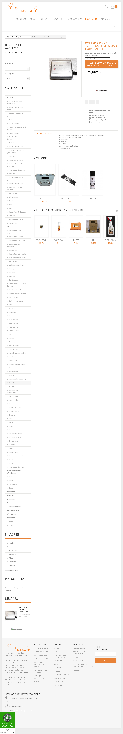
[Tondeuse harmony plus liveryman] (68, 180)
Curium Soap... (110, 240)
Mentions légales (41, 658)
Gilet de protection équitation (14, 188)
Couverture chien (13, 510)
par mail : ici (24, 677)
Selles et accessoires (16, 301)
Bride (11, 426)
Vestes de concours (16, 160)
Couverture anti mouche (17, 254)
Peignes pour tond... (45, 198)
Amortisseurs (14, 323)
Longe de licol (14, 411)
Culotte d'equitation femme (15, 108)
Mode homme (14, 123)
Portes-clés (13, 223)
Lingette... (76, 240)
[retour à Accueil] (7, 36)
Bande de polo (14, 280)
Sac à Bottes (13, 484)
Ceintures (12, 201)
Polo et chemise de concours (14, 165)
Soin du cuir (13, 383)
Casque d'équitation (16, 183)
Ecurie (11, 430)
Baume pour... (41, 240)
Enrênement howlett (16, 456)
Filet (10, 418)
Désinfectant (13, 360)
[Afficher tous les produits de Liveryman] (101, 90)
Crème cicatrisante (15, 368)
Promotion (11, 492)
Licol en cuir (13, 404)
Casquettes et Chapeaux (17, 212)
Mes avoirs (77, 657)
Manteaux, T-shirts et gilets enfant (15, 151)
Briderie (12, 415)
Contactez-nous (40, 655)
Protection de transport (17, 293)
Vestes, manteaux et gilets (15, 115)
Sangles (12, 308)
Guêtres (12, 276)
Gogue (11, 448)
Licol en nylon (13, 400)
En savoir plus (45, 133)
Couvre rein (13, 250)
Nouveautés (91, 19)
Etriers (11, 316)
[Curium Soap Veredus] (110, 226)
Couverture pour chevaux (14, 232)
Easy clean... (59, 240)
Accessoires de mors (16, 467)
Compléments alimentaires (13, 391)
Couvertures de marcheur (13, 245)
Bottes (11, 477)
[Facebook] (92, 666)
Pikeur (11, 558)
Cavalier (58, 19)
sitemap (37, 681)
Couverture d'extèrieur (17, 240)
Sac (10, 204)
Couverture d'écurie (16, 237)
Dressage (12, 342)
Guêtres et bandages (16, 265)
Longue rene (13, 452)
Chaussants (74, 19)
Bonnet (11, 338)
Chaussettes (13, 197)
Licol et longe (13, 396)
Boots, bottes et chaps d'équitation (15, 472)
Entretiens (10, 503)
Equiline (11, 543)
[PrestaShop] (16, 629)
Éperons (12, 216)
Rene (11, 422)
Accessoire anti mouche (17, 258)
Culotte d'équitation (16, 146)
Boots (11, 488)
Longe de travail (15, 407)
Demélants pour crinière (17, 353)
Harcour (12, 547)
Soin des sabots (14, 349)
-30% (11, 521)
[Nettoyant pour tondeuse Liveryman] (2, 52)
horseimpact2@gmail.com (100, 120)
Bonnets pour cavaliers (17, 219)
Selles (11, 305)
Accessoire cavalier (14, 506)
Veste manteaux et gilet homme (16, 128)
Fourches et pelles (15, 437)
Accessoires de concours (17, 170)
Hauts (11, 119)
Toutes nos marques (12, 570)
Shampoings (13, 371)
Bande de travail (15, 290)
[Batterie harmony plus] (63, 69)
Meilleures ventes (41, 651)
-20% (11, 525)
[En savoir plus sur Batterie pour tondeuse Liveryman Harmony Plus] (11, 615)
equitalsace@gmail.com (23, 711)
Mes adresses (78, 661)
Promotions (20, 19)
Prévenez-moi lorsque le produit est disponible (101, 64)
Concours (12, 156)
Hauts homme (14, 133)
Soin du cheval (14, 345)
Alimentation (11, 514)
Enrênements (13, 441)
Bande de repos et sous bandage (16, 285)
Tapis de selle (14, 331)
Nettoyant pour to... (92, 198)
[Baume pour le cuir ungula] (41, 226)
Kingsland (12, 554)
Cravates (12, 174)
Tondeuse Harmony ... (69, 198)
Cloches (12, 272)
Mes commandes (79, 648)
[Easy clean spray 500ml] (58, 226)
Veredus (12, 565)
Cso (10, 334)
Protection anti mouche (17, 364)
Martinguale (13, 319)
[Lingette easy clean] (76, 226)
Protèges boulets (15, 269)
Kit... (93, 240)
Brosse (11, 375)
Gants (11, 208)
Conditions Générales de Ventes (39, 664)
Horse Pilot (13, 550)
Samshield (12, 561)
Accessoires (13, 193)
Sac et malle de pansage (17, 379)
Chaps (11, 480)
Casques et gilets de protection (15, 179)
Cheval (44, 19)
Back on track (14, 297)
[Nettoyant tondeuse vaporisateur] (92, 180)
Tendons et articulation (17, 357)
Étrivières (12, 312)
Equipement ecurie (15, 433)
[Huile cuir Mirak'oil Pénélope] (120, 52)
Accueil (33, 19)
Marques (105, 19)
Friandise (12, 386)
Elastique (12, 445)
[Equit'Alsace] (22, 7)
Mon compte (79, 645)
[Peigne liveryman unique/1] (45, 180)
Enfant (11, 143)
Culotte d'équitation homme (15, 138)
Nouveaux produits (41, 648)
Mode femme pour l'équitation (14, 102)
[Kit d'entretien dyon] (93, 226)
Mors (11, 459)
